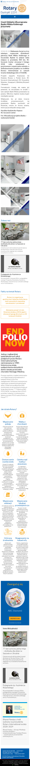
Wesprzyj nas (15, 618)
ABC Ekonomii (15, 610)
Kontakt (20, 751)
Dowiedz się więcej (15, 623)
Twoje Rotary (19, 753)
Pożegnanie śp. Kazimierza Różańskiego (11, 275)
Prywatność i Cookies (10, 752)
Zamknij (16, 764)
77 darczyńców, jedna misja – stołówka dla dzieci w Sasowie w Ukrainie (13, 244)
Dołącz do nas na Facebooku (10, 1)
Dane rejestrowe (8, 751)
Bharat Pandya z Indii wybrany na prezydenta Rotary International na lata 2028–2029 (14, 723)
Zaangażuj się (7, 753)
